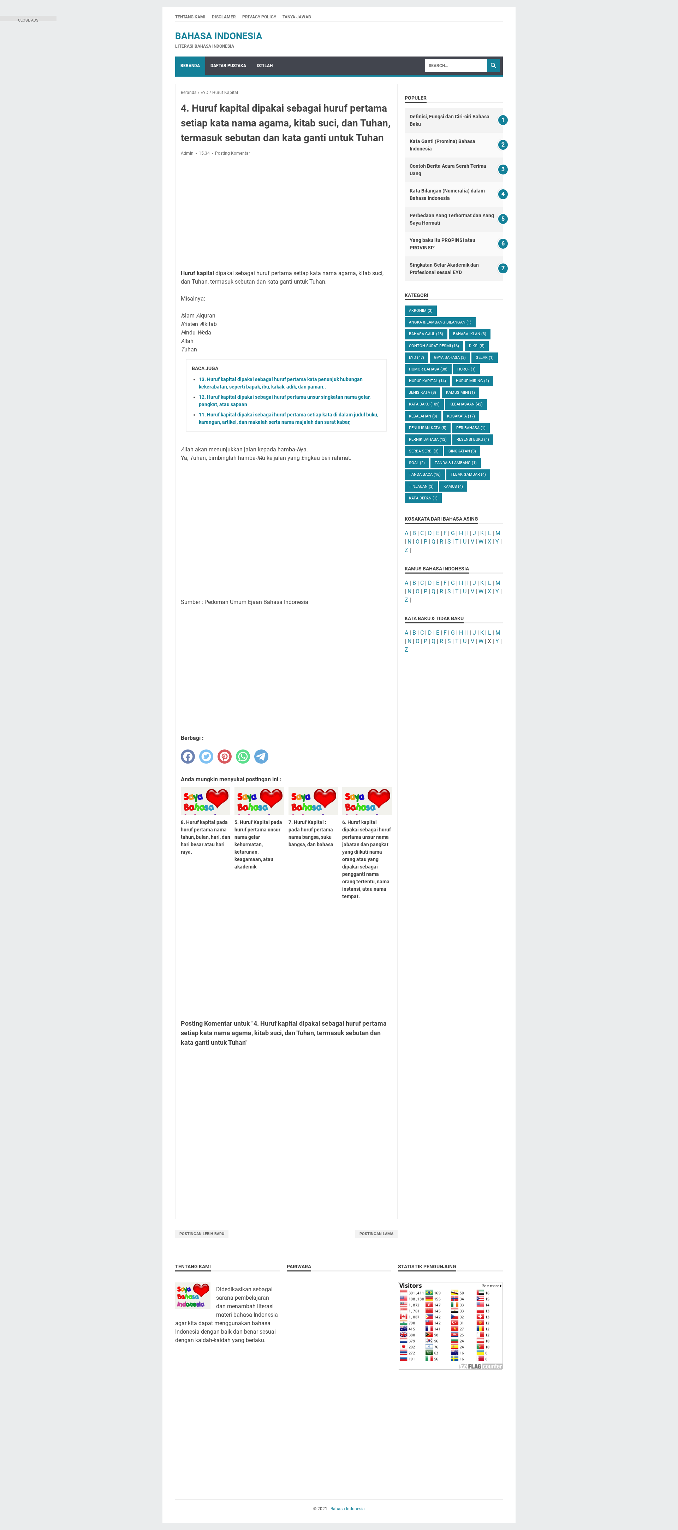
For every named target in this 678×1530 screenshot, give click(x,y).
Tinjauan (421, 486)
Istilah (265, 65)
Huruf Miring (472, 381)
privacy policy (259, 16)
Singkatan (462, 451)
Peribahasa (471, 428)
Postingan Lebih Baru (201, 1234)
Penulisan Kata (427, 428)
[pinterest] (225, 756)
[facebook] (188, 756)
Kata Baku (424, 404)
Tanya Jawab (296, 16)
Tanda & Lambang (456, 463)
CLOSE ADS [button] (28, 19)
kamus (453, 486)
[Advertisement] (286, 214)
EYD (416, 357)
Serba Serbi (424, 451)
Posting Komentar (232, 153)
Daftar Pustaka (228, 65)
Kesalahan (423, 416)
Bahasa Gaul (426, 334)
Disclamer (224, 16)
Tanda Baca (425, 474)
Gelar (485, 357)
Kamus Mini (460, 392)
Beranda (190, 65)
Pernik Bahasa (428, 439)
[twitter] (206, 756)
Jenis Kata (422, 392)
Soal (417, 463)
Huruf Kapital (427, 381)
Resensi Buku (473, 439)
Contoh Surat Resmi (434, 346)
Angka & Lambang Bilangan (440, 322)
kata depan (423, 498)
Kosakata (461, 416)
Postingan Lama (376, 1234)
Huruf (466, 369)
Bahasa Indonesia (218, 36)
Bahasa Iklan (469, 334)
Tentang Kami (190, 16)
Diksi (476, 346)
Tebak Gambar (468, 474)
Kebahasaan (466, 404)
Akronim (421, 310)
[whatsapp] (243, 756)
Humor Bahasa (428, 369)
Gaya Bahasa (450, 357)
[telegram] (261, 756)
